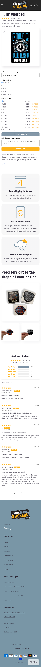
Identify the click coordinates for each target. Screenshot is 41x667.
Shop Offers (8, 600)
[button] (12, 367)
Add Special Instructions (10, 138)
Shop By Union (9, 582)
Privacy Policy (8, 560)
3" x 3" (5, 86)
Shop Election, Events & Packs (14, 587)
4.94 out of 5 (25, 360)
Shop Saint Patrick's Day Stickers (15, 596)
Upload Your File (20, 134)
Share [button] (6, 164)
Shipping (7, 551)
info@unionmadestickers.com (14, 612)
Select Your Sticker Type (10, 72)
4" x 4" (5, 88)
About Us (7, 546)
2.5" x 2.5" (7, 83)
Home (6, 542)
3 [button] (21, 493)
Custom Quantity (9, 130)
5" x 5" (5, 91)
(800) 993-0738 (9, 617)
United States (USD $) (20, 648)
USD (31, 5)
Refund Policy (8, 555)
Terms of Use (8, 564)
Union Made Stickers (22, 662)
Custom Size (7, 94)
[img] (6, 388)
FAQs (6, 569)
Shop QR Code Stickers (12, 591)
